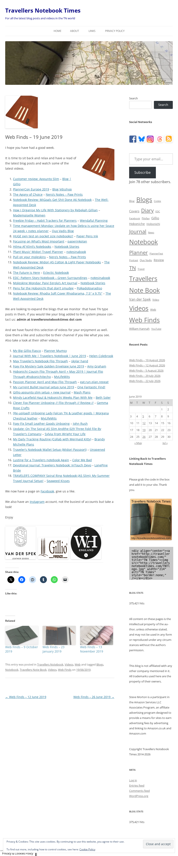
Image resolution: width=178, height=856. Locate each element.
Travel (141, 269)
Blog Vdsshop (62, 189)
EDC (157, 211)
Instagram (37, 502)
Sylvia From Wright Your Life (65, 434)
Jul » (165, 443)
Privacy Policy (115, 31)
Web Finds (64, 670)
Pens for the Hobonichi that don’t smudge (43, 288)
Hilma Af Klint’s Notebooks (32, 246)
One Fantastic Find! (91, 387)
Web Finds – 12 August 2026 (147, 365)
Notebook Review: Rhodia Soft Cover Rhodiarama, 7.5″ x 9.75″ (57, 293)
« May (138, 443)
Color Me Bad (82, 460)
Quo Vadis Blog (63, 231)
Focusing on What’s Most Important (38, 241)
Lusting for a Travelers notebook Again (41, 460)
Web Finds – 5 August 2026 (146, 370)
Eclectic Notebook (56, 273)
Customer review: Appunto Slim (36, 179)
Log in (133, 780)
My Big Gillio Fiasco (27, 351)
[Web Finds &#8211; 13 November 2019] (96, 635)
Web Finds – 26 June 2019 (93, 697)
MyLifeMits (62, 377)
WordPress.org (138, 796)
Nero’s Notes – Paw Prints (64, 194)
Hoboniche (137, 224)
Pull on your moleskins (29, 257)
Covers (134, 211)
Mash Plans (82, 392)
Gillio (155, 218)
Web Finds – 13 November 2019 (91, 649)
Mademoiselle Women (29, 215)
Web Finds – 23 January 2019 (53, 649)
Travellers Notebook (50, 664)
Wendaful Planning (94, 220)
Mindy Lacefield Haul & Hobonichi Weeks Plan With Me (52, 397)
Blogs (99, 664)
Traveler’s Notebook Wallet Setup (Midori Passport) (50, 450)
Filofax (146, 218)
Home (57, 31)
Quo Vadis (146, 260)
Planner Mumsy (55, 351)
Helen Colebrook (101, 356)
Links (92, 31)
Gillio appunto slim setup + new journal (42, 392)
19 (143, 430)
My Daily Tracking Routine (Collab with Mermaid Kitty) (52, 439)
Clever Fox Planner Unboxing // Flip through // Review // (53, 403)
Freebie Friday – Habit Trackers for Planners (45, 220)
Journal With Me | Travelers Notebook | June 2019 (49, 356)
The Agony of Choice (28, 194)
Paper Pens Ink (87, 236)
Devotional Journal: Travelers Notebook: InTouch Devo (52, 465)
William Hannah (139, 329)
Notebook (11, 670)
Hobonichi (153, 224)
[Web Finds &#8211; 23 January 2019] (59, 635)
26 (143, 437)
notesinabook (76, 252)
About (74, 31)
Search (133, 98)
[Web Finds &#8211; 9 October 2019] (21, 635)
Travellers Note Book (33, 670)
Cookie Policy (87, 849)
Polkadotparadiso (89, 288)
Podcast (133, 260)
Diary (147, 210)
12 (143, 423)
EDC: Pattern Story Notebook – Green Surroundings (50, 278)
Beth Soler (103, 397)
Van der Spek (140, 299)
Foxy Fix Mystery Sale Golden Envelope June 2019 (48, 366)
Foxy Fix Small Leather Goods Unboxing (41, 423)
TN (132, 267)
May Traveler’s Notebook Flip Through (40, 361)
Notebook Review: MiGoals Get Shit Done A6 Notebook (52, 200)
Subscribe (142, 172)
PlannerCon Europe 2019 (31, 189)
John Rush (80, 423)
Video (155, 300)
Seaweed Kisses (58, 481)
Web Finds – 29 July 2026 (144, 376)
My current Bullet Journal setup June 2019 (43, 387)
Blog (132, 201)
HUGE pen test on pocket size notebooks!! (43, 236)
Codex (157, 201)
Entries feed (136, 785)
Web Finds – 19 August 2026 (147, 360)
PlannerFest (156, 253)
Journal (137, 231)
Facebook (47, 491)
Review (159, 260)
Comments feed (139, 791)
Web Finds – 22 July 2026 (144, 381)
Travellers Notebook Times (43, 10)
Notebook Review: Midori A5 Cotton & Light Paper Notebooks (57, 262)
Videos (69, 664)
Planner (138, 252)
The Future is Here (26, 273)
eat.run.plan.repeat (94, 382)
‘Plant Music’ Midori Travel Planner (38, 252)
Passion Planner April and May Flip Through (45, 382)
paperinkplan (77, 241)
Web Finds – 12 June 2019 (25, 697)
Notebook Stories (66, 246)
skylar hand (79, 361)
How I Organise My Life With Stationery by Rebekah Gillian (55, 210)
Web (78, 664)
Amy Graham (96, 366)
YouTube (156, 328)
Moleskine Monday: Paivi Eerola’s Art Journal (45, 283)
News (151, 232)
